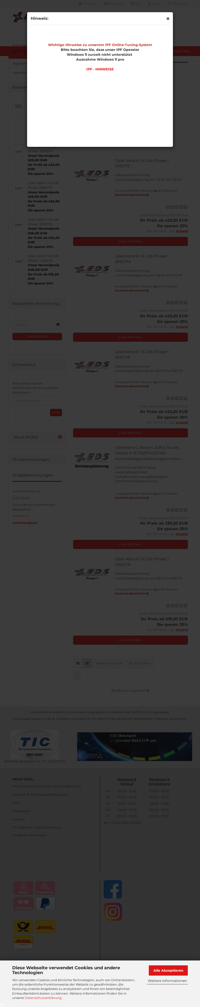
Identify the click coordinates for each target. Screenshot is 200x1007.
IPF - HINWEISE (100, 69)
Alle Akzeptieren (168, 970)
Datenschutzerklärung (43, 998)
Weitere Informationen (167, 981)
